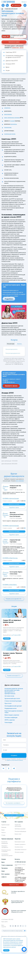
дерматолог (15, 47)
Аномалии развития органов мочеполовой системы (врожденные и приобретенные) (14, 691)
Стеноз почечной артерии (13, 701)
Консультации (10, 343)
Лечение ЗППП (10, 64)
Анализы (19, 343)
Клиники (3, 859)
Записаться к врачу (14, 42)
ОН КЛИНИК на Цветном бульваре (11, 498)
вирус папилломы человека (12, 117)
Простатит (8, 703)
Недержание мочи (10, 708)
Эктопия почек (9, 696)
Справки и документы (20, 844)
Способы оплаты (19, 847)
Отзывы (3, 835)
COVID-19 (3, 877)
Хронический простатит (12, 698)
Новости (3, 832)
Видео (3, 830)
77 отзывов (19, 543)
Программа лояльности (20, 849)
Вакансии (3, 827)
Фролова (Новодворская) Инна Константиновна (16, 514)
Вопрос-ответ (18, 834)
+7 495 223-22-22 (18, 364)
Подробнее (9, 299)
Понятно (6, 950)
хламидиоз (7, 108)
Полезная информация (20, 831)
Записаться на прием (14, 504)
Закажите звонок (11, 386)
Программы (4, 868)
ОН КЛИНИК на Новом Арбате (10, 584)
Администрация (5, 824)
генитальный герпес (9, 134)
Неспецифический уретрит (13, 706)
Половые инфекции (11, 717)
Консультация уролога (11, 349)
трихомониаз (7, 127)
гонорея (12, 121)
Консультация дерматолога (13, 353)
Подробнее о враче (14, 507)
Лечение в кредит (19, 852)
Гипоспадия (8, 722)
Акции (7, 70)
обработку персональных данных (15, 760)
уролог (22, 47)
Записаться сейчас (14, 884)
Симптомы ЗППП (11, 52)
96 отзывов (19, 489)
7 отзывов (18, 575)
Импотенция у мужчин (12, 715)
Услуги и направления (7, 865)
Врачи (7, 67)
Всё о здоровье (5, 874)
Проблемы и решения (20, 828)
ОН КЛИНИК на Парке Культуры (10, 558)
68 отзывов (19, 518)
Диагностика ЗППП (12, 60)
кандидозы (13, 124)
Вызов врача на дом (20, 841)
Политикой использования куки (12, 944)
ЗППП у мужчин (10, 720)
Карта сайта (4, 921)
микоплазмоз (8, 114)
